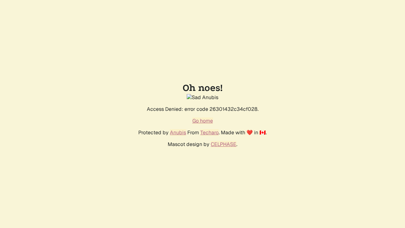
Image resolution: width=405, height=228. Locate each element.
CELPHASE (223, 144)
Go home (202, 120)
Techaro (209, 132)
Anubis (178, 132)
